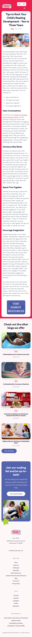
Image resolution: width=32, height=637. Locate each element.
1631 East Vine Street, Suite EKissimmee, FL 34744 (16, 542)
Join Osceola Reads (16, 494)
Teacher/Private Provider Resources (16, 575)
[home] (6, 6)
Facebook (16, 598)
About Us (16, 565)
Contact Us (16, 581)
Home (16, 562)
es (24, 4)
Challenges (16, 568)
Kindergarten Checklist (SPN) (16, 626)
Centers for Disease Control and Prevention (15, 116)
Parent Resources (16, 573)
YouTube (16, 595)
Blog (16, 578)
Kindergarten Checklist (16, 623)
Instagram (16, 601)
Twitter (16, 603)
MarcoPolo (16, 570)
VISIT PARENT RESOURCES (16, 307)
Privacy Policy (16, 583)
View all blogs (9, 451)
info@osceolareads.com (16, 550)
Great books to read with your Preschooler (16, 618)
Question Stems (16, 620)
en (19, 4)
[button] (24, 8)
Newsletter (16, 606)
